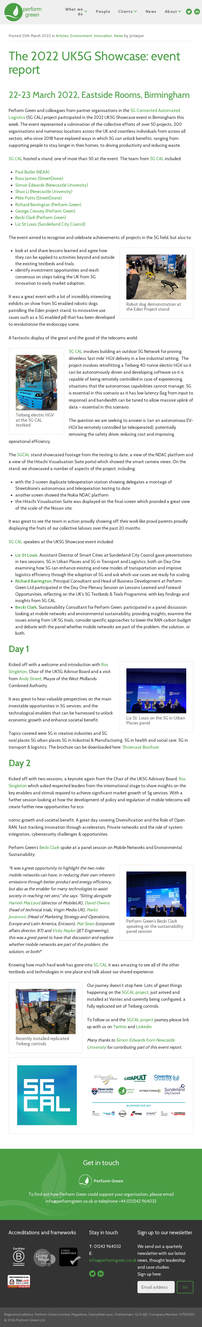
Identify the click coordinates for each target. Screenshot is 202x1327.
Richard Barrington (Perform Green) (48, 204)
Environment (81, 35)
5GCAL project (135, 992)
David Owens (96, 902)
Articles (62, 35)
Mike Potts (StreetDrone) (38, 197)
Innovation (103, 35)
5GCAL (23, 454)
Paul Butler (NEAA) (32, 171)
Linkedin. (144, 1026)
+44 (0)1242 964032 (137, 1201)
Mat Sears (85, 923)
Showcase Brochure (140, 747)
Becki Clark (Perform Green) (40, 217)
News (151, 11)
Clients (125, 11)
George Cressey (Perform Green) (45, 211)
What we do (74, 11)
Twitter (120, 1026)
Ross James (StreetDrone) (39, 178)
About (171, 11)
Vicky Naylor (63, 930)
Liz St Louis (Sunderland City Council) (50, 224)
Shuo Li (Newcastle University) (43, 191)
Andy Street (30, 678)
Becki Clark (49, 847)
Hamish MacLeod (25, 902)
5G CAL (15, 158)
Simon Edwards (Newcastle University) (51, 185)
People (103, 11)
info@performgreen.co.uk (69, 1201)
